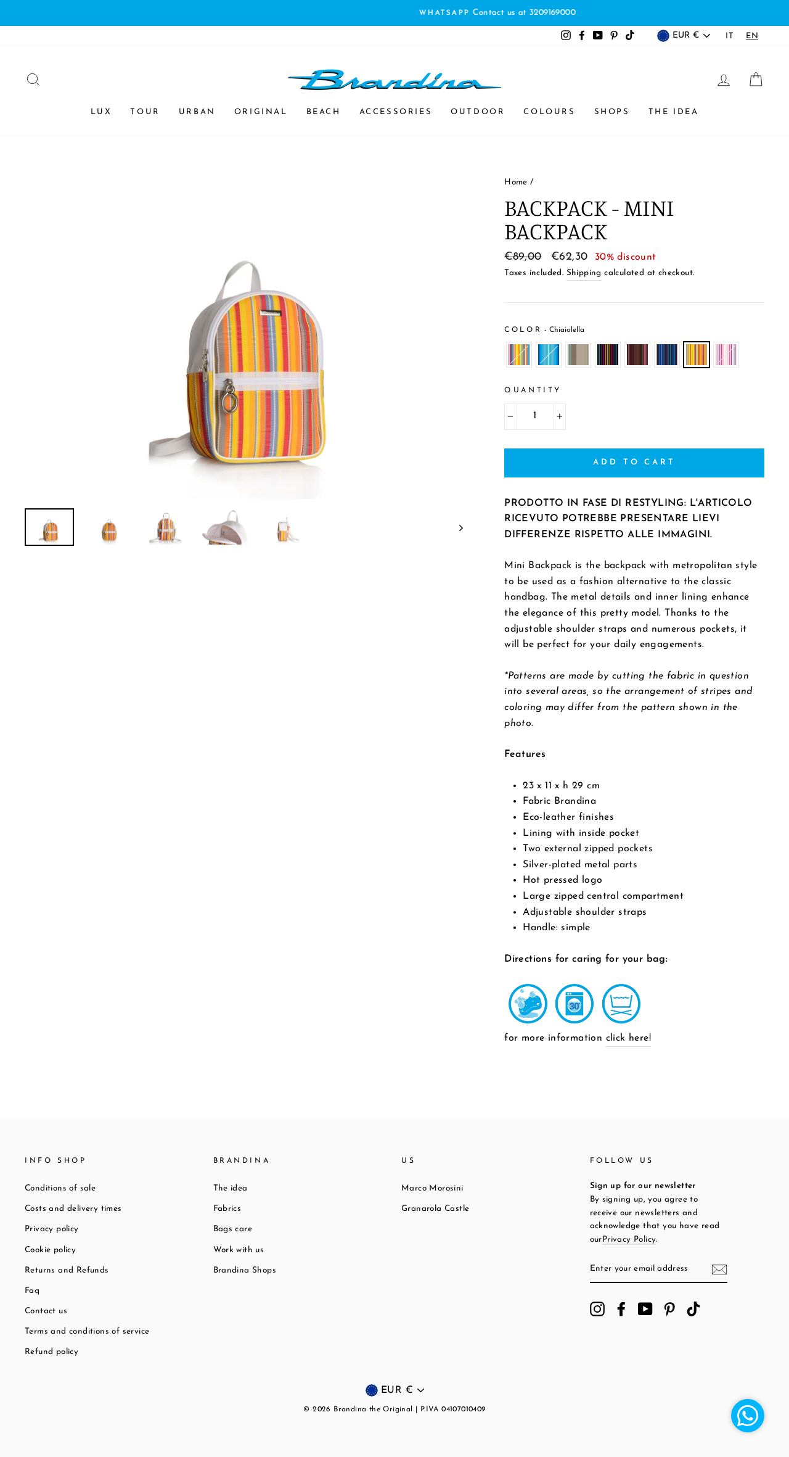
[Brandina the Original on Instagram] (597, 1309)
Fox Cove (578, 354)
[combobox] (752, 36)
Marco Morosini (432, 1188)
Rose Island (726, 354)
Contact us (46, 1311)
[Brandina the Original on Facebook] (621, 1309)
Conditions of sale (60, 1188)
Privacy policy (52, 1229)
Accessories (396, 112)
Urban (197, 112)
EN (752, 36)
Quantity (533, 390)
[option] (394, 13)
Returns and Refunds (67, 1270)
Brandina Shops (245, 1270)
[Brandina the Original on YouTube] (645, 1309)
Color (544, 330)
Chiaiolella (696, 354)
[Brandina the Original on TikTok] (693, 1309)
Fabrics (227, 1209)
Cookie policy (50, 1250)
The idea (673, 112)
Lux (101, 112)
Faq (32, 1291)
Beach (323, 112)
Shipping (584, 273)
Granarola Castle (435, 1209)
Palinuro (667, 354)
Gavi (607, 354)
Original (261, 112)
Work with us (238, 1250)
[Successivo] (455, 527)
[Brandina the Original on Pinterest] (669, 1309)
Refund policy (51, 1352)
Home (516, 182)
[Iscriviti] (719, 1269)
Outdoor (478, 112)
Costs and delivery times (73, 1209)
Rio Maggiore (519, 354)
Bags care (233, 1229)
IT (730, 36)
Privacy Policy (629, 1240)
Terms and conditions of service (87, 1331)
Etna (637, 354)
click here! (628, 1038)
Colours (549, 112)
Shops (612, 112)
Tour (145, 112)
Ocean (548, 354)
